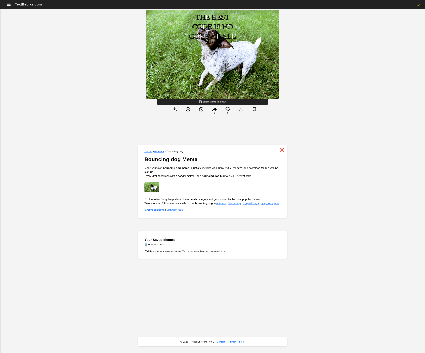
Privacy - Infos (236, 341)
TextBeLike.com (28, 4)
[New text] (188, 112)
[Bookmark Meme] (254, 112)
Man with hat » (175, 209)
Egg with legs (251, 203)
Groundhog (234, 203)
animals (221, 203)
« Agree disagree (154, 209)
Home (148, 151)
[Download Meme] (174, 112)
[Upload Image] (241, 112)
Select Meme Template (214, 101)
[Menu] (8, 4)
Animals (159, 151)
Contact (221, 341)
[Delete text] (201, 112)
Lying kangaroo (270, 203)
